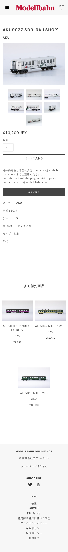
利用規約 (34, 537)
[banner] (35, 8)
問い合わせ (34, 513)
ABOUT (34, 508)
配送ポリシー (34, 533)
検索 (34, 503)
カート (61, 7)
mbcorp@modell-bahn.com (30, 182)
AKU (6, 38)
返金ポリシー (34, 528)
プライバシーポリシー (34, 523)
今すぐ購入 (34, 192)
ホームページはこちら (34, 466)
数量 (5, 140)
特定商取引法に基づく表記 (34, 518)
